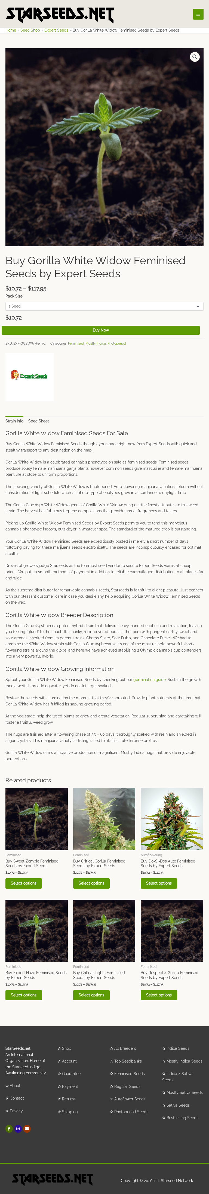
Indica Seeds (178, 1048)
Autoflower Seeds (130, 1099)
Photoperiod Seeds (131, 1112)
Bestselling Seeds (182, 1118)
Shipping (70, 1112)
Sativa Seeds (178, 1105)
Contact (17, 1098)
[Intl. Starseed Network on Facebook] (9, 1129)
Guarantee (71, 1074)
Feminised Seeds (129, 1074)
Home (10, 30)
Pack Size (14, 296)
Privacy (16, 1111)
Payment (70, 1086)
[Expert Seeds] (29, 377)
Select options (23, 883)
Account (69, 1061)
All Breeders (125, 1048)
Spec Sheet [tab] (38, 421)
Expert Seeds (56, 30)
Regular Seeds (127, 1086)
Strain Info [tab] (14, 421)
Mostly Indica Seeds (184, 1061)
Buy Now (101, 330)
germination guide (149, 679)
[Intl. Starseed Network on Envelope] (26, 1129)
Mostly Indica (95, 343)
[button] (195, 57)
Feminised (76, 343)
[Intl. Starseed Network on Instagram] (18, 1129)
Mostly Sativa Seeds (185, 1092)
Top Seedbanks (128, 1061)
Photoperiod (116, 343)
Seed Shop (30, 30)
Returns (69, 1099)
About (15, 1085)
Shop (66, 1048)
